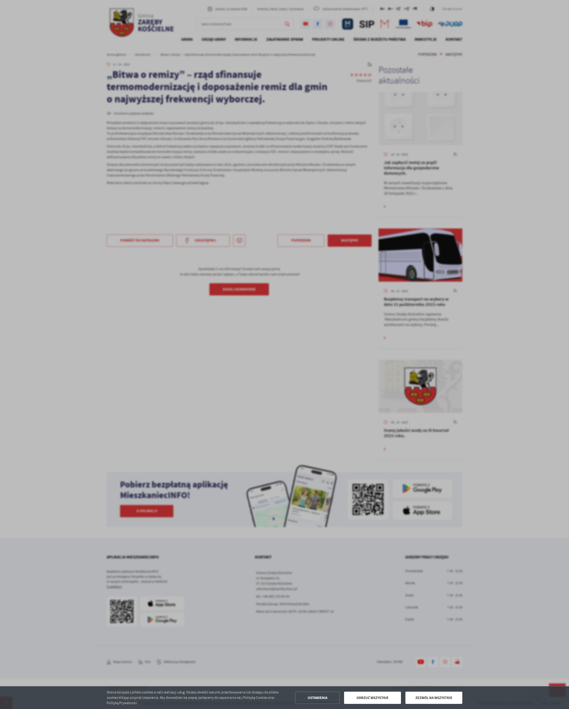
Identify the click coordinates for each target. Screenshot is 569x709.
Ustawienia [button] (317, 697)
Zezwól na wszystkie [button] (433, 697)
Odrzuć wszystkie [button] (373, 697)
